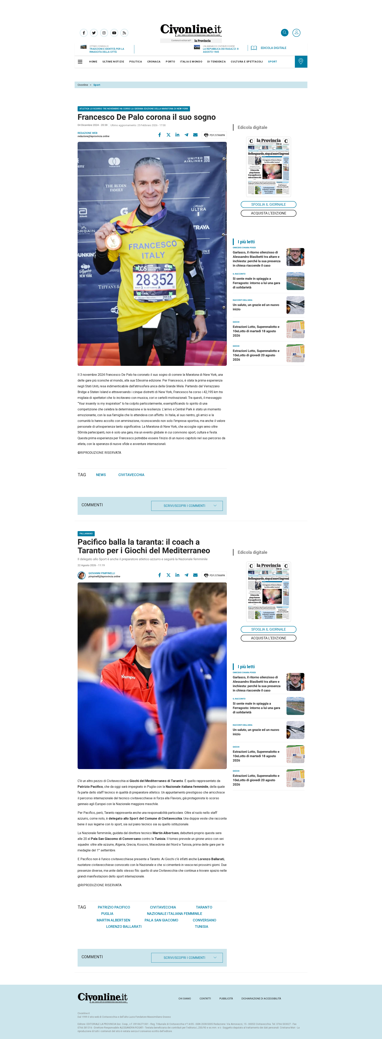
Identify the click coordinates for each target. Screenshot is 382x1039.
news (101, 475)
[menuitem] (93, 62)
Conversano (204, 920)
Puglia (107, 913)
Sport (96, 84)
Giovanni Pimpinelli (102, 573)
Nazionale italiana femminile (174, 913)
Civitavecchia (163, 907)
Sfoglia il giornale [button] (268, 204)
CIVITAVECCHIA (131, 475)
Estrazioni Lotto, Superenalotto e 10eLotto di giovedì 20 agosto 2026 (256, 355)
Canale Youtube (114, 33)
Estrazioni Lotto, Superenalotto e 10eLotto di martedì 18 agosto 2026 (256, 331)
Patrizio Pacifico (114, 907)
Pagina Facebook (84, 33)
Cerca (284, 33)
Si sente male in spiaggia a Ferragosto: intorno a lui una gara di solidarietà (256, 283)
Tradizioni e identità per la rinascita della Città (107, 50)
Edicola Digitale (273, 48)
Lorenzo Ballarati (124, 926)
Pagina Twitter (94, 33)
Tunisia (201, 926)
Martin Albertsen (113, 920)
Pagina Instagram (104, 33)
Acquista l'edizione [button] (268, 213)
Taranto (204, 907)
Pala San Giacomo (161, 920)
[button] (296, 33)
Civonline (83, 84)
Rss (124, 33)
